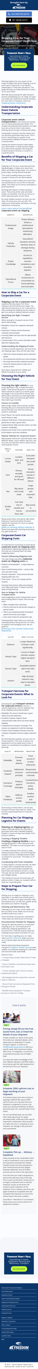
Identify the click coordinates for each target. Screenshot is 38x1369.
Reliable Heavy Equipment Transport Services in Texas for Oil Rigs (16, 991)
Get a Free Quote (19, 65)
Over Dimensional (7, 1291)
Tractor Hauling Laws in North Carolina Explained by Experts (17, 972)
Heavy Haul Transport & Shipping (12, 1287)
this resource (15, 938)
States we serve (6, 1309)
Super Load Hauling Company (11, 1298)
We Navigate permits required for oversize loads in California (18, 978)
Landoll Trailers (6, 1335)
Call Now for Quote (20, 14)
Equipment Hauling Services (10, 1302)
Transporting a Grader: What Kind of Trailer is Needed (19, 958)
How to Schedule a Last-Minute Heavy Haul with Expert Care (18, 965)
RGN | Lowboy (6, 1325)
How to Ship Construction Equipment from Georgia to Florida (18, 985)
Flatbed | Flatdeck (7, 1317)
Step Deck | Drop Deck (8, 1321)
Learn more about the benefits (16, 208)
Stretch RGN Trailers (8, 1332)
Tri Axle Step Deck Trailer (9, 1328)
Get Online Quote (20, 20)
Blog (3, 1339)
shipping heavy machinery (14, 103)
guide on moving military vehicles (17, 527)
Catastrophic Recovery (8, 1306)
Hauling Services (7, 1313)
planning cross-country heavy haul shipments (17, 630)
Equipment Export (7, 1295)
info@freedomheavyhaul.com (14, 1047)
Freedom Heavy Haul (19, 947)
